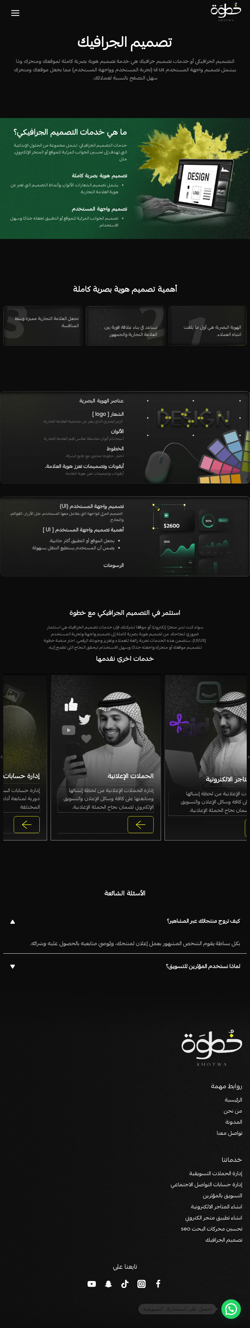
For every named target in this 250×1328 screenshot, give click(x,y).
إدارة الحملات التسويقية (215, 1174)
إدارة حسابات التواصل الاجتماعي (205, 1185)
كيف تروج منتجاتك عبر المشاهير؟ (203, 921)
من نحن (233, 1111)
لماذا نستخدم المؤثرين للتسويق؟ (203, 966)
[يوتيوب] (92, 1284)
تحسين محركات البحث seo (211, 1229)
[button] (125, 921)
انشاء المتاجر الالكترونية (216, 1207)
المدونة (233, 1122)
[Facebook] (158, 1284)
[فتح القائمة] (15, 13)
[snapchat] (108, 1284)
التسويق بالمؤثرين (222, 1196)
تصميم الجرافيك (223, 1240)
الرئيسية (233, 1100)
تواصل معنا (229, 1133)
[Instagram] (141, 1284)
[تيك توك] (125, 1284)
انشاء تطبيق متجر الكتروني (213, 1218)
